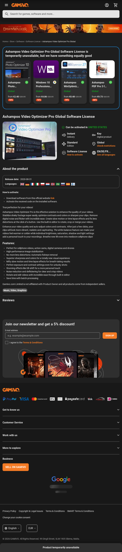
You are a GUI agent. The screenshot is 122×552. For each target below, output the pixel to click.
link (52, 198)
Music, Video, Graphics (14, 290)
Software (20, 41)
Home (5, 41)
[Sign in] (107, 5)
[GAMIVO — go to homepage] (20, 5)
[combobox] (61, 14)
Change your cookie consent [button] (16, 517)
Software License (33, 41)
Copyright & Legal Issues (31, 511)
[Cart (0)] (115, 5)
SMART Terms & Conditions (80, 511)
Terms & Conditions (33, 342)
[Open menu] (6, 5)
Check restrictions (106, 146)
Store (12, 41)
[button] (61, 169)
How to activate (75, 154)
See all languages (106, 154)
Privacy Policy (9, 511)
